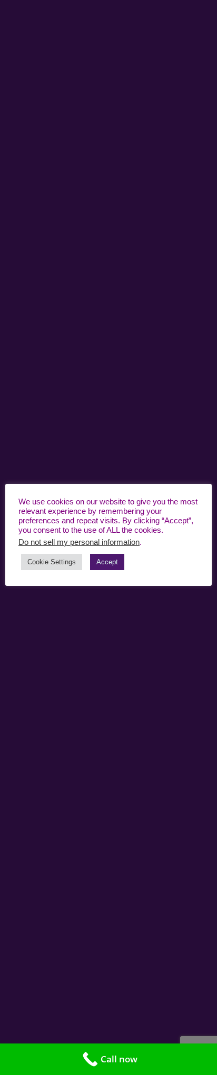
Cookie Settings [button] (51, 562)
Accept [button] (107, 562)
